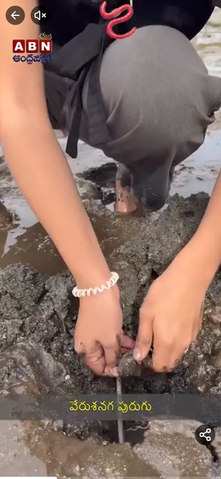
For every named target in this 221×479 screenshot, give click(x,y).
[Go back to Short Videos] (15, 15)
